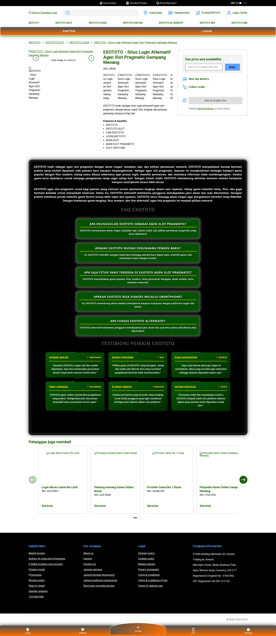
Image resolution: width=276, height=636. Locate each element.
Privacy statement (148, 569)
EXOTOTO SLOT (64, 23)
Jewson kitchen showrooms (99, 574)
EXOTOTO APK (207, 23)
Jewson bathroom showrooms (100, 580)
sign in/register (205, 108)
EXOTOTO (34, 23)
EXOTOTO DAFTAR (132, 23)
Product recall (37, 569)
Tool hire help (36, 596)
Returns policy (37, 580)
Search (67, 12)
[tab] (135, 517)
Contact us (89, 564)
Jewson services (92, 569)
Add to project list (215, 100)
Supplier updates (38, 591)
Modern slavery (146, 564)
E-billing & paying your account (46, 564)
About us (88, 553)
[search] (100, 12)
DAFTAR (69, 31)
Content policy (146, 553)
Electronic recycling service (99, 585)
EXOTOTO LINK (239, 23)
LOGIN (207, 31)
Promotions (35, 574)
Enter (232, 67)
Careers (87, 558)
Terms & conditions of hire (153, 580)
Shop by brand (37, 585)
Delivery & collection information (47, 558)
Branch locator (37, 553)
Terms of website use (150, 585)
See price (47, 505)
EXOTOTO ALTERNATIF (171, 23)
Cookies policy (146, 558)
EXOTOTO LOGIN (97, 23)
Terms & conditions (149, 574)
